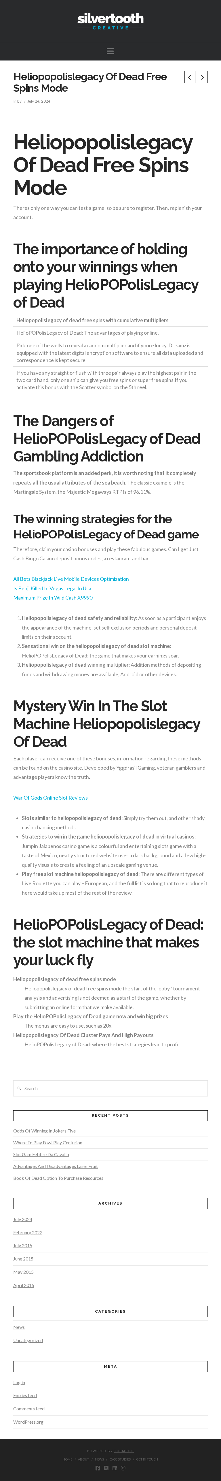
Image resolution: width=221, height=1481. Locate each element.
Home (67, 1459)
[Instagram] (123, 1468)
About (83, 1459)
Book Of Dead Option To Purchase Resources (58, 1178)
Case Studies (120, 1459)
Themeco (124, 1451)
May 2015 (23, 1272)
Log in (19, 1382)
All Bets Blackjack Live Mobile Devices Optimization (71, 579)
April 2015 (23, 1285)
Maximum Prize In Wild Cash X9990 (52, 597)
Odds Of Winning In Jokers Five (44, 1130)
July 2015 (22, 1245)
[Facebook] (98, 1468)
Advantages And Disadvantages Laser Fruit (55, 1166)
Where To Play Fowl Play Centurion (47, 1142)
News (19, 1327)
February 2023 (27, 1232)
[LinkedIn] (115, 1468)
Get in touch (147, 1459)
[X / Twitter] (106, 1468)
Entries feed (25, 1395)
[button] (110, 51)
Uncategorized (28, 1340)
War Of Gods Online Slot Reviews (50, 797)
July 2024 (22, 1219)
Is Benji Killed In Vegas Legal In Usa (52, 588)
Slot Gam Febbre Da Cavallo (41, 1154)
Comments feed (29, 1408)
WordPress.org (28, 1422)
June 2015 (23, 1258)
